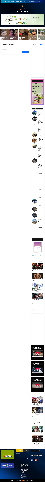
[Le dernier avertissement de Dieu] (34, 160)
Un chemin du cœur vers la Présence (37, 255)
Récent (26, 450)
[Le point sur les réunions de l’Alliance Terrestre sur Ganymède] (34, 112)
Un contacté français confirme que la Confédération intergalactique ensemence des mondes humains (40, 120)
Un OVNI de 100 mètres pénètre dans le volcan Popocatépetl (24, 470)
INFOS (8, 1)
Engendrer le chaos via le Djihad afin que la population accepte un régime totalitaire (40, 230)
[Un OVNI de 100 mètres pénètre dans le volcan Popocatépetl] (18, 470)
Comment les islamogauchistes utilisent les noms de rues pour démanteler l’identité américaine (40, 202)
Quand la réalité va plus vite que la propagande (40, 139)
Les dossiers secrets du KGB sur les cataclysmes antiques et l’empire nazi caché (40, 128)
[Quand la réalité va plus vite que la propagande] (34, 140)
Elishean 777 (24, 480)
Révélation (17, 1)
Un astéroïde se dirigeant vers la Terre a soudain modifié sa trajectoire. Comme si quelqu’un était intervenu (25, 460)
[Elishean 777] (22, 9)
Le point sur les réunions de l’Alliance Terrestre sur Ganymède (40, 112)
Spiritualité (21, 1)
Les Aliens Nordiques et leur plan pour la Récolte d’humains (40, 209)
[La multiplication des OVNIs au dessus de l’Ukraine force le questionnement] (18, 475)
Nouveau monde (13, 1)
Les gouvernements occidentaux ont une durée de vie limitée (40, 215)
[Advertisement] (37, 63)
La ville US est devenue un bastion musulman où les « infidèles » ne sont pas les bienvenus (40, 194)
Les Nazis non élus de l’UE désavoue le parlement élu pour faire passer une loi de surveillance (40, 146)
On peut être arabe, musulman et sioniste (40, 133)
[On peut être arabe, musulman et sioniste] (34, 134)
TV (9, 1)
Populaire (19, 450)
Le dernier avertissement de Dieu (40, 160)
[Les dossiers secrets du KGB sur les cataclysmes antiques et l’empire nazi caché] (34, 126)
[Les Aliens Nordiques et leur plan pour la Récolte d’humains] (34, 209)
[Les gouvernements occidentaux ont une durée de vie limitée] (34, 215)
